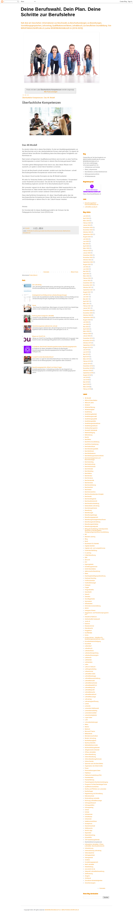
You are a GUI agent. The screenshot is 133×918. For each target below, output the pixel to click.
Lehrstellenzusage (90, 696)
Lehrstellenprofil (89, 690)
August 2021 (87, 292)
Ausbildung (88, 412)
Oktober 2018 (87, 370)
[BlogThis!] (36, 228)
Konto (86, 635)
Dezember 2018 (88, 366)
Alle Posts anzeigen (50, 92)
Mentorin (87, 729)
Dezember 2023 (88, 227)
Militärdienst (88, 733)
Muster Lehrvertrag (90, 738)
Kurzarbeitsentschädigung (93, 641)
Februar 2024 (87, 223)
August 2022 (87, 264)
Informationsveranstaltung (93, 606)
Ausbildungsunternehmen (92, 423)
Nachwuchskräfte (90, 743)
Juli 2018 (85, 377)
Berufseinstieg (89, 462)
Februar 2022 (87, 278)
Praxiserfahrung (89, 780)
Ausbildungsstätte (90, 421)
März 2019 (86, 359)
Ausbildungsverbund (91, 425)
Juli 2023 (85, 239)
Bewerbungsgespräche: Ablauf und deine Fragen (47, 367)
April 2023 (86, 246)
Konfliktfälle (88, 633)
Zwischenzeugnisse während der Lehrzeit (44, 326)
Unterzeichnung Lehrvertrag (93, 850)
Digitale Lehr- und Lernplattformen (95, 548)
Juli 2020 (85, 322)
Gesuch (87, 594)
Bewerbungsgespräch (91, 517)
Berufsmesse (89, 482)
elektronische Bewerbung (92, 571)
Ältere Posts (74, 272)
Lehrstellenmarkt (90, 680)
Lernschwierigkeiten (91, 715)
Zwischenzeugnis (90, 883)
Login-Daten (88, 717)
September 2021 (88, 290)
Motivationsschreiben (91, 736)
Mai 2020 (86, 326)
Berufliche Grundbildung (92, 442)
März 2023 (86, 248)
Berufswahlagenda (90, 499)
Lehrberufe (88, 657)
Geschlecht (88, 592)
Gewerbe (87, 596)
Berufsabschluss (90, 446)
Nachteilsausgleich (90, 740)
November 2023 (88, 230)
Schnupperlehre (89, 805)
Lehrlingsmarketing (90, 669)
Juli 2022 (85, 267)
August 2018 (87, 375)
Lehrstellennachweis (91, 683)
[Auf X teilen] (38, 228)
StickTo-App (88, 830)
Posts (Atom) (33, 275)
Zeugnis (87, 876)
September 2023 (88, 234)
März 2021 (86, 303)
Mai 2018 (86, 382)
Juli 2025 (85, 216)
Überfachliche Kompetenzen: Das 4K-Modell (38, 98)
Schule (87, 809)
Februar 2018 (87, 389)
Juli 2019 (85, 349)
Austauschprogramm (91, 428)
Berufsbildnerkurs (90, 453)
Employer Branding (90, 578)
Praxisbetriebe (89, 777)
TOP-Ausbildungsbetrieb (92, 839)
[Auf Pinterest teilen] (42, 228)
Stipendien (88, 833)
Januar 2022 (86, 280)
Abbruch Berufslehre (91, 400)
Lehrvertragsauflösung (91, 701)
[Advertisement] (50, 253)
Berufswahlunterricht (91, 501)
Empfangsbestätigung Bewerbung (95, 576)
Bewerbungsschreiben (91, 524)
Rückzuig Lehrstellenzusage (93, 800)
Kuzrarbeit (88, 643)
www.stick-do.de (90, 869)
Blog (86, 539)
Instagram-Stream (90, 610)
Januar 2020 (86, 336)
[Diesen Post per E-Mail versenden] (34, 228)
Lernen (87, 703)
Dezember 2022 (88, 255)
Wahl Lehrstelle (89, 864)
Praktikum (88, 773)
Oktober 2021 (87, 287)
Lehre (86, 664)
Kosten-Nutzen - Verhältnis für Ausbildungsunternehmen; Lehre (94, 638)
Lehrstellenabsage (90, 676)
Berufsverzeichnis (90, 492)
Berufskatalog (89, 471)
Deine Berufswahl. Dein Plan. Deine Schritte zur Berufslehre (61, 11)
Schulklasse (88, 816)
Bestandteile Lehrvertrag (92, 506)
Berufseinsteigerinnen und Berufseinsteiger (92, 458)
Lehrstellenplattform (91, 685)
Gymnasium (88, 601)
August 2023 (87, 236)
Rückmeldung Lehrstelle (92, 798)
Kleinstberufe (89, 628)
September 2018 (88, 373)
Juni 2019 (86, 352)
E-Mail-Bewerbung (90, 555)
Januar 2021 (86, 308)
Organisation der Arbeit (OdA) (94, 766)
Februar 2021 (87, 306)
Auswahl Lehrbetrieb (91, 430)
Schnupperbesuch (90, 803)
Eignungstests (89, 564)
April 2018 (86, 384)
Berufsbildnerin (89, 451)
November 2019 (88, 340)
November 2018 (88, 368)
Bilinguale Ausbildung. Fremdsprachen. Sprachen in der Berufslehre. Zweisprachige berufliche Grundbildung (97, 530)
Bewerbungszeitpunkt (91, 526)
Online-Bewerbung (90, 756)
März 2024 (86, 220)
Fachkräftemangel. (90, 583)
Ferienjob (87, 585)
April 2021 (86, 301)
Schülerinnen (88, 814)
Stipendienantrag (90, 835)
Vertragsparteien (90, 855)
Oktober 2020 (87, 315)
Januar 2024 (86, 225)
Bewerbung (88, 510)
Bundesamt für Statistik (92, 543)
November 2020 (88, 313)
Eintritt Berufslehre (90, 569)
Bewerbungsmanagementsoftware (95, 519)
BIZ (86, 534)
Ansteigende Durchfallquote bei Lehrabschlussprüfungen (49, 295)
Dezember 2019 (88, 338)
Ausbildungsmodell (38, 231)
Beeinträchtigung (90, 432)
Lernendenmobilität (90, 713)
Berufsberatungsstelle (91, 449)
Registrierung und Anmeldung (94, 793)
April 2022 (86, 273)
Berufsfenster (89, 469)
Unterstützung (89, 848)
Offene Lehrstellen (90, 752)
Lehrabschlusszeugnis (91, 655)
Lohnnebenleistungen (91, 722)
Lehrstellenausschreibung (92, 678)
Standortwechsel (90, 826)
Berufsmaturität (89, 480)
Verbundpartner (89, 853)
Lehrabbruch (88, 648)
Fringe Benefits (89, 589)
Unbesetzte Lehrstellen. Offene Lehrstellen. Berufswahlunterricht (94, 845)
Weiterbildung (89, 866)
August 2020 (87, 320)
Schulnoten (88, 819)
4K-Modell (30, 231)
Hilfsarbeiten (88, 603)
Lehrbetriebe (88, 662)
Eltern (86, 573)
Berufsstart (88, 489)
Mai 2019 (86, 354)
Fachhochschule (90, 580)
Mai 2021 (86, 299)
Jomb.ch (87, 621)
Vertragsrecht (89, 857)
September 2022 (88, 262)
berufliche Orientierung (91, 444)
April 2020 (86, 329)
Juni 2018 (86, 379)
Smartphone (88, 823)
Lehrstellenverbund (90, 694)
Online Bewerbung (90, 754)
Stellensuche (88, 828)
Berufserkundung (90, 464)
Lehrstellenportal (90, 687)
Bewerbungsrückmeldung (92, 522)
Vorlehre (87, 860)
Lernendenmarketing (91, 710)
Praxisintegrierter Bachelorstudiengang (96, 782)
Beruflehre (88, 439)
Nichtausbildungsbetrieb (92, 747)
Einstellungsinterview (91, 566)
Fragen (87, 587)
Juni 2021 (86, 296)
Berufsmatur (88, 475)
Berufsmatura (89, 478)
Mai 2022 (86, 271)
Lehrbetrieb (88, 660)
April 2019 (86, 356)
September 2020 (88, 317)
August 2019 (87, 347)
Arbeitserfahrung (90, 407)
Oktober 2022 (87, 260)
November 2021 (88, 285)
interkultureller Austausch (92, 619)
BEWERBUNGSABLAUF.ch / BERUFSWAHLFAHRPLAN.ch (62, 910)
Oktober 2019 (87, 343)
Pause (34, 305)
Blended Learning (90, 536)
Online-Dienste (89, 761)
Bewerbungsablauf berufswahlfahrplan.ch (91, 203)
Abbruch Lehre (89, 402)
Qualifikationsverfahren (92, 786)
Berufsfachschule (49, 231)
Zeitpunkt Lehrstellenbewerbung (94, 871)
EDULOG (87, 560)
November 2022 (88, 257)
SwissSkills (88, 837)
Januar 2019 (86, 363)
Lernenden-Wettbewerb (92, 708)
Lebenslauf (88, 646)
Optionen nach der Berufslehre (94, 763)
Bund (86, 541)
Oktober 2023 (87, 232)
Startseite (46, 272)
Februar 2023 (87, 250)
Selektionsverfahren (91, 821)
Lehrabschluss (89, 650)
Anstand (87, 405)
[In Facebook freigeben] (40, 228)
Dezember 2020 (88, 310)
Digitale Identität (90, 546)
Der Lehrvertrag (36, 284)
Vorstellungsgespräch (91, 862)
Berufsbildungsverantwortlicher (94, 455)
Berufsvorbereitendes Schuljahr (94, 494)
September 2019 (88, 345)
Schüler (87, 812)
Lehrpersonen (89, 671)
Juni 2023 (86, 241)
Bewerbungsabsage (91, 515)
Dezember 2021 (88, 283)
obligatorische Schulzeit (92, 750)
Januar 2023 (86, 253)
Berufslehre (88, 473)
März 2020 (86, 331)
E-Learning (88, 553)
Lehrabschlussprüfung (91, 653)
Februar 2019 (87, 361)
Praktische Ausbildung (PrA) (93, 775)
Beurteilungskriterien (91, 508)
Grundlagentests (90, 599)
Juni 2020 (86, 324)
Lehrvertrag (88, 699)
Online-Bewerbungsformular (93, 759)
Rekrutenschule (89, 796)
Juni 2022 (86, 269)
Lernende (87, 706)
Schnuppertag (89, 807)
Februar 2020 (87, 333)
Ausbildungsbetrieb (91, 414)
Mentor (87, 727)
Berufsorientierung (90, 485)
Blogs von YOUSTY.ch (38, 336)
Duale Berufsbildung (91, 550)
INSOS (87, 608)
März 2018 (86, 386)
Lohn (86, 720)
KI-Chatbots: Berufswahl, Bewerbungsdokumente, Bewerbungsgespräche (54, 346)
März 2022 (86, 276)
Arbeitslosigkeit (89, 409)
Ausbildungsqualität (91, 419)
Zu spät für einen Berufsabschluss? (43, 357)
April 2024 (86, 218)
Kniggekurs (88, 630)
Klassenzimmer (89, 626)
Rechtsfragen (89, 791)
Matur (86, 724)
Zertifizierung (89, 873)
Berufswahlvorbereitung (92, 503)
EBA (86, 557)
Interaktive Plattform (91, 616)
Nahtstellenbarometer (91, 745)
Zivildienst (88, 878)
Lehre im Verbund (90, 666)
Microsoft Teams (90, 731)
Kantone (87, 623)
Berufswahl (88, 496)
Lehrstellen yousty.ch (91, 207)
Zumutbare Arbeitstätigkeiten (93, 880)
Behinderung (88, 435)
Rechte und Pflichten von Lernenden (95, 789)
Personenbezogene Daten (92, 770)
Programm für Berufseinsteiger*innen (96, 784)
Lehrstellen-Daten (90, 673)
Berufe (87, 437)
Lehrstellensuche (90, 692)
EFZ (86, 562)
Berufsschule (58, 231)
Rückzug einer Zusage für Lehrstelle (43, 315)
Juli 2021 (85, 294)
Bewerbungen (89, 512)
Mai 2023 (86, 243)
